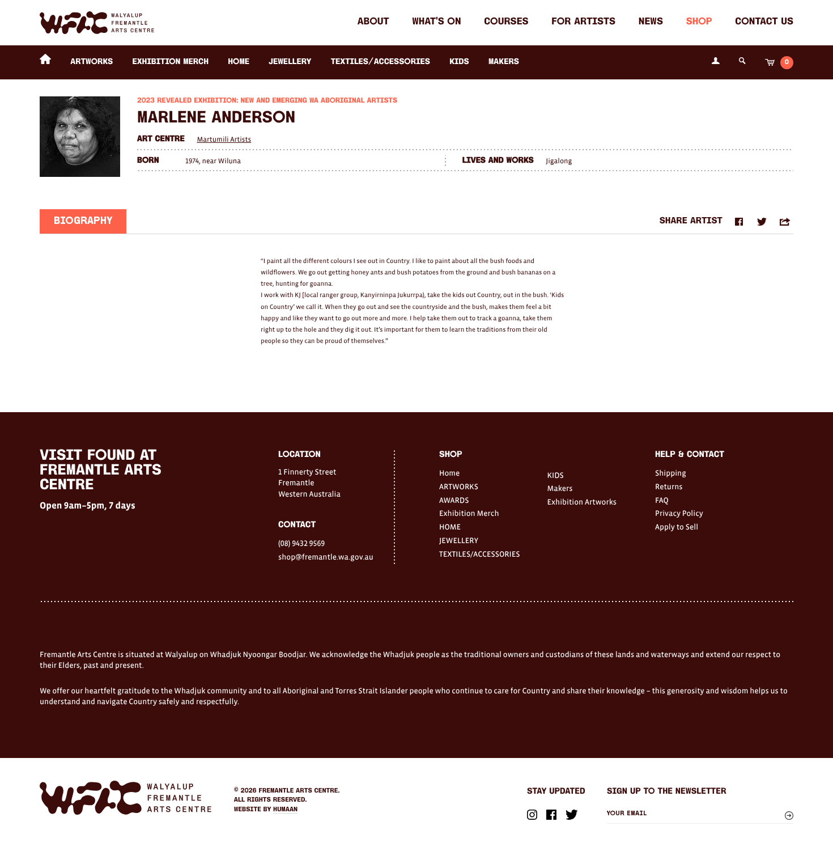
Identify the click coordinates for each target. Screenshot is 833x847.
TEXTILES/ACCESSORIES (380, 62)
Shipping (670, 472)
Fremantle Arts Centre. (299, 790)
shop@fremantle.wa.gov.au (325, 556)
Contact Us (764, 22)
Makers (503, 62)
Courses (506, 22)
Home (449, 472)
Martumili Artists (224, 139)
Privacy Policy (679, 513)
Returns (669, 486)
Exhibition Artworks (582, 501)
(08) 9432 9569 (301, 543)
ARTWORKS (91, 62)
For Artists (583, 22)
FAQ (662, 500)
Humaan (285, 809)
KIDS (459, 62)
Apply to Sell (676, 526)
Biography (83, 221)
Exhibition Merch (170, 62)
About (373, 22)
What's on (436, 22)
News (651, 22)
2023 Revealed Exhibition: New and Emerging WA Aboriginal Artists (267, 101)
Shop (699, 22)
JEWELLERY (290, 62)
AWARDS (454, 500)
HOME (238, 62)
